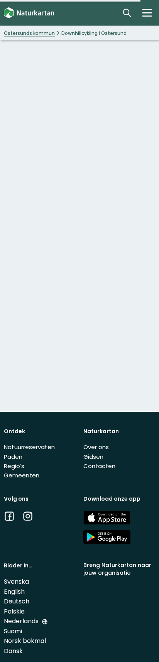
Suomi (13, 631)
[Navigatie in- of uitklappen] (147, 13)
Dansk (13, 650)
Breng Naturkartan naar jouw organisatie (117, 568)
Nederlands (22, 621)
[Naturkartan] (29, 13)
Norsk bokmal (25, 640)
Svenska (16, 581)
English (14, 591)
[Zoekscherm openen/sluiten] (127, 13)
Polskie (14, 611)
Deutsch (16, 601)
